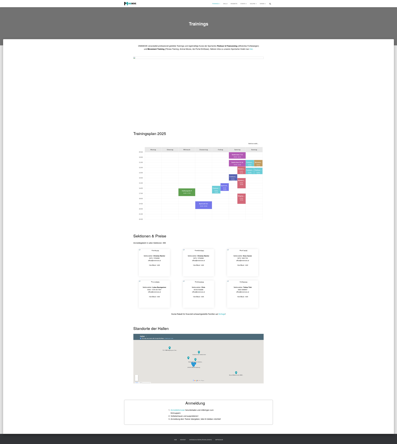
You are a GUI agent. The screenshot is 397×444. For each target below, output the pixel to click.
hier (251, 49)
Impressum (219, 439)
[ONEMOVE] (130, 4)
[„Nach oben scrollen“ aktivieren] (393, 439)
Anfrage (222, 314)
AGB (175, 439)
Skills (225, 3)
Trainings (215, 3)
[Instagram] (198, 271)
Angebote (234, 3)
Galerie (253, 3)
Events (243, 3)
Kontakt (183, 439)
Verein (262, 3)
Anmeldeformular (178, 410)
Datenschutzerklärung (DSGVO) (200, 439)
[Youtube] (154, 271)
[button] (219, 3)
